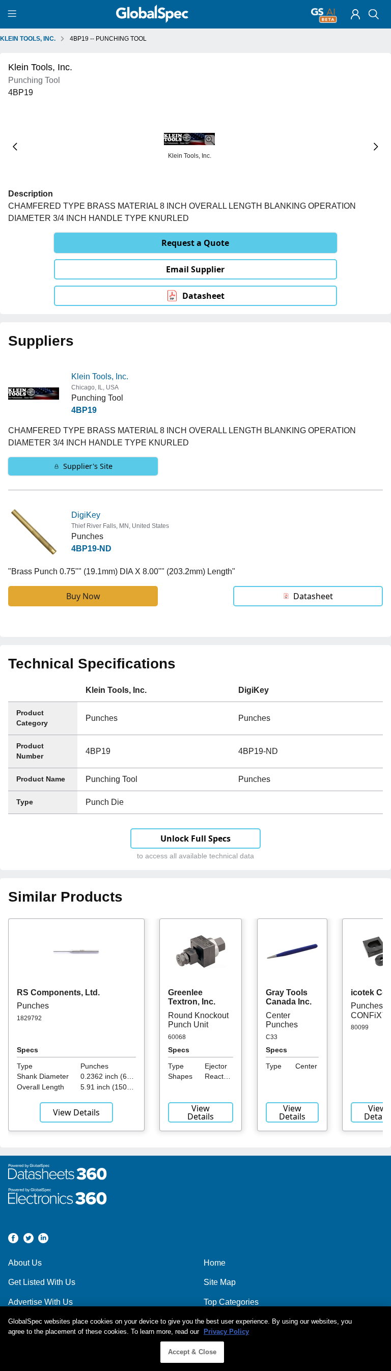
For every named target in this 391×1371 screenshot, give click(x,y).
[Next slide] (376, 147)
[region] (195, 1338)
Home (215, 1262)
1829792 (29, 1018)
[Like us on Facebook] (13, 1240)
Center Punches (282, 1020)
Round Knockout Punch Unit (198, 1020)
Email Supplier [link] (195, 269)
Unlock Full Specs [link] (195, 838)
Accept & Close (192, 1352)
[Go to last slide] (15, 147)
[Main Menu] (13, 14)
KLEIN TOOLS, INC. (27, 38)
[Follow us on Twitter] (28, 1240)
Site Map (220, 1282)
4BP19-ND (91, 548)
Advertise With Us (40, 1302)
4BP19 (84, 410)
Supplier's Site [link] (88, 466)
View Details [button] (76, 1112)
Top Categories (231, 1302)
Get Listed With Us (41, 1282)
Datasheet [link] (203, 295)
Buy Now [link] (83, 596)
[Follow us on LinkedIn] (43, 1240)
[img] (355, 14)
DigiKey (85, 515)
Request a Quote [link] (195, 242)
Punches (33, 1005)
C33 (271, 1037)
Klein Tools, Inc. (99, 376)
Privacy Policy (226, 1331)
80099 (360, 1027)
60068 (177, 1037)
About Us (25, 1262)
